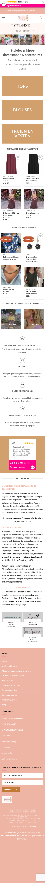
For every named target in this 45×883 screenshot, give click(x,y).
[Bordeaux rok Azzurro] (11, 164)
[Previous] (2, 320)
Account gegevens (10, 699)
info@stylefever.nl (15, 718)
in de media (7, 753)
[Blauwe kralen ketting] (11, 275)
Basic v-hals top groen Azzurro (32, 292)
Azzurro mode (30, 822)
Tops (18, 821)
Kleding (8, 819)
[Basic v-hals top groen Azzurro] (34, 277)
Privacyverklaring (9, 690)
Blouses (11, 821)
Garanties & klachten (11, 685)
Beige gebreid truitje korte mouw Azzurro (11, 215)
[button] (3, 18)
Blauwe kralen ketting (8, 290)
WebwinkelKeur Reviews (12, 835)
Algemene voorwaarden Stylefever (16, 671)
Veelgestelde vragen (10, 666)
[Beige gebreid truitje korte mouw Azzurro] (11, 199)
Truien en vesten (33, 819)
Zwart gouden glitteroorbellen (32, 258)
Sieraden (33, 821)
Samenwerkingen (9, 759)
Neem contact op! (9, 741)
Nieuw (25, 821)
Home (4, 661)
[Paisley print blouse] (11, 243)
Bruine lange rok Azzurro (32, 214)
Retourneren (7, 680)
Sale (21, 822)
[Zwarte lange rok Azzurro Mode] (34, 164)
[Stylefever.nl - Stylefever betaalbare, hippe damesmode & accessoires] (23, 18)
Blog (4, 704)
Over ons (6, 735)
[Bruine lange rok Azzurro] (34, 199)
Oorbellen (13, 822)
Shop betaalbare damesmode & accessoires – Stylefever (22, 816)
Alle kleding (18, 819)
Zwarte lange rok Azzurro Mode (32, 180)
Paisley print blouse (10, 257)
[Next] (42, 320)
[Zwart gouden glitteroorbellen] (34, 243)
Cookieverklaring (9, 695)
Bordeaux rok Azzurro (8, 180)
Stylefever (6, 747)
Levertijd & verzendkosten (13, 675)
